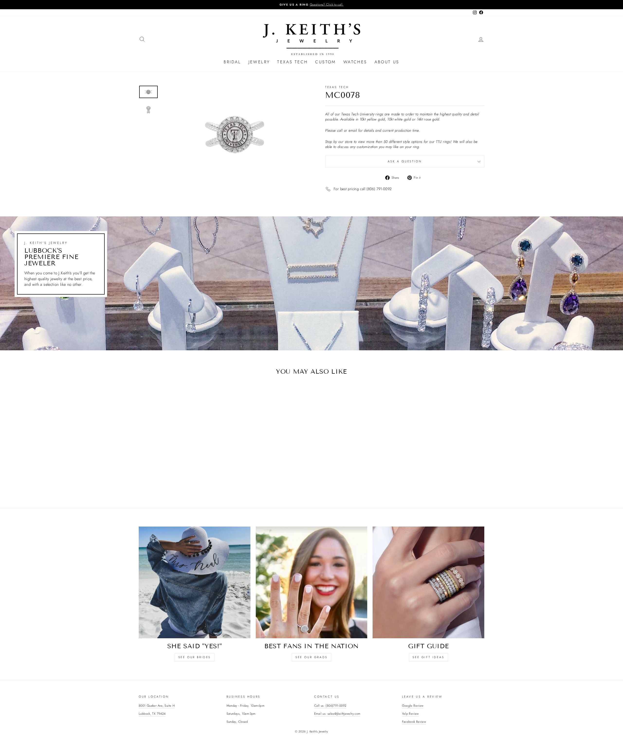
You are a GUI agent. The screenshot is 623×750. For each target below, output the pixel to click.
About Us (387, 62)
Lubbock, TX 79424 (152, 713)
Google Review (412, 705)
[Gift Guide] (428, 582)
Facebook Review (414, 721)
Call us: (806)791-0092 (330, 705)
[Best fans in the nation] (311, 582)
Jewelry (259, 62)
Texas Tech (292, 62)
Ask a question (405, 161)
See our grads (311, 657)
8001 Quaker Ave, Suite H (157, 705)
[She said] (194, 582)
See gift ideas (428, 657)
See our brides (194, 657)
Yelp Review (410, 713)
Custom (325, 62)
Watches (355, 62)
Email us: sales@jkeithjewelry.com (337, 713)
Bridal (232, 62)
